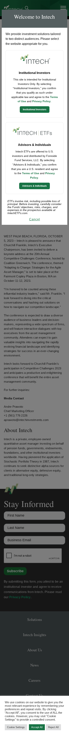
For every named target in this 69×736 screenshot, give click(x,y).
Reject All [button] (53, 727)
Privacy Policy (41, 101)
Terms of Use (30, 173)
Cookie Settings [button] (16, 727)
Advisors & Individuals (34, 186)
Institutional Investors (34, 109)
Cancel (34, 219)
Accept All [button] (37, 727)
